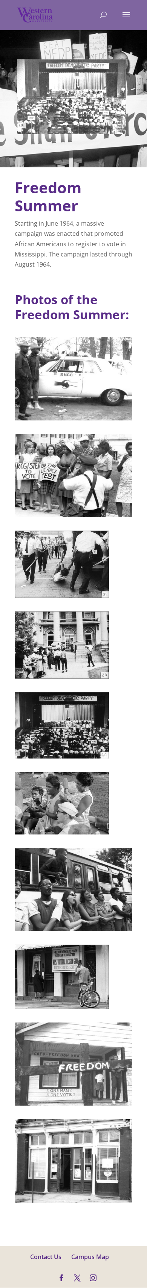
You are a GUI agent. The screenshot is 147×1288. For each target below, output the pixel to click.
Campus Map (90, 1257)
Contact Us (45, 1257)
